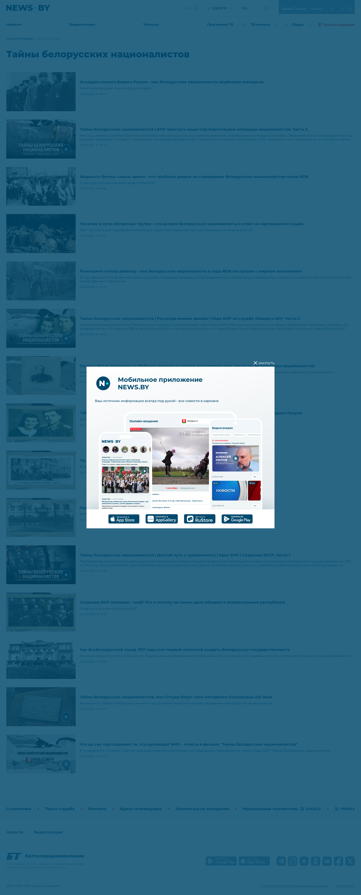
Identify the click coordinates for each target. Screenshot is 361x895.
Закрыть (266, 363)
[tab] (123, 518)
